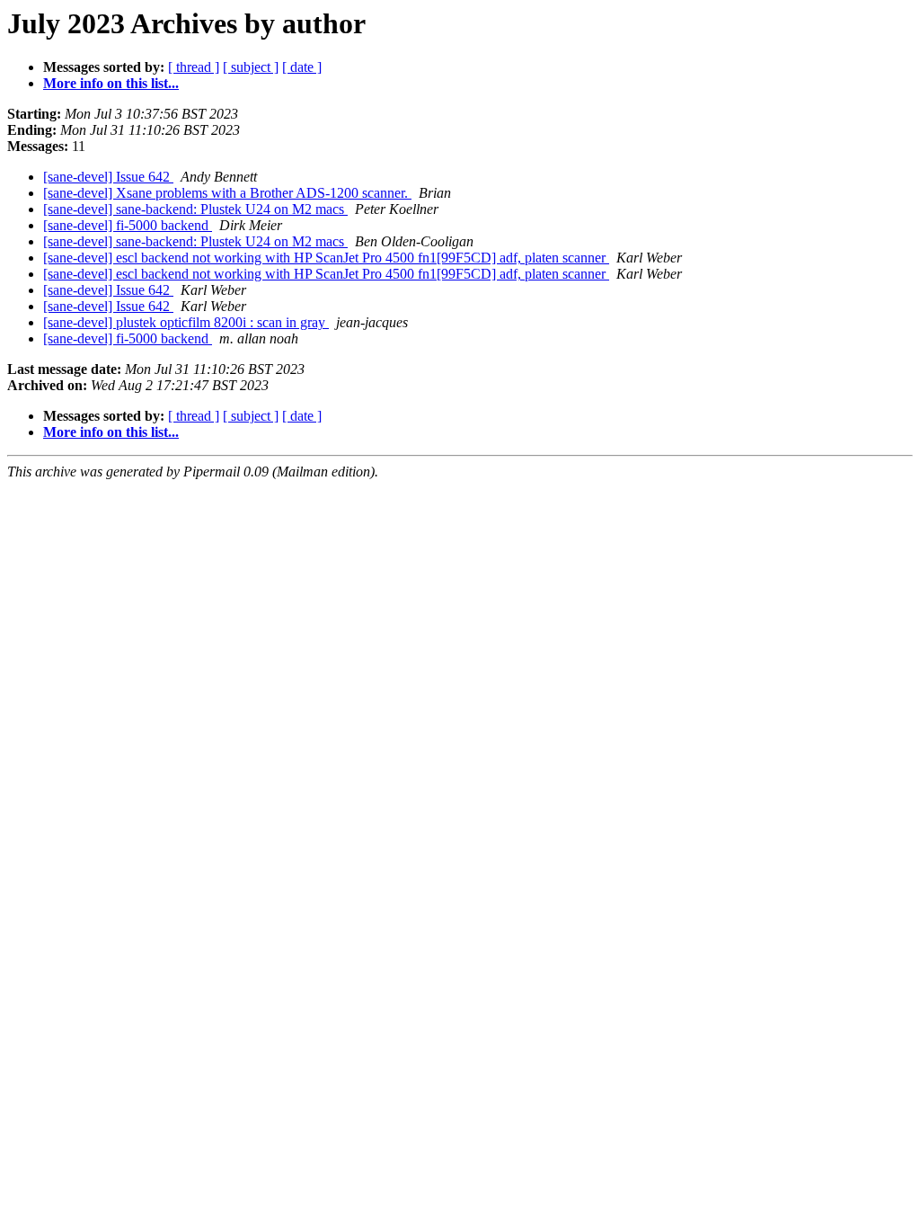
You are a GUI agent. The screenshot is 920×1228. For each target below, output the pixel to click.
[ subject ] (251, 67)
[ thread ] (193, 67)
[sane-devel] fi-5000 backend (127, 225)
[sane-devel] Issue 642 (108, 176)
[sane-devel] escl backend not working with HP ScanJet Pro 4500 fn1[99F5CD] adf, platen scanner (326, 257)
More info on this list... (111, 83)
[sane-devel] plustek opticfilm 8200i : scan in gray (186, 322)
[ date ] (302, 67)
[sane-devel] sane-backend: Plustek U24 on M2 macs (195, 209)
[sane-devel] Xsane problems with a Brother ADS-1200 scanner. (227, 192)
